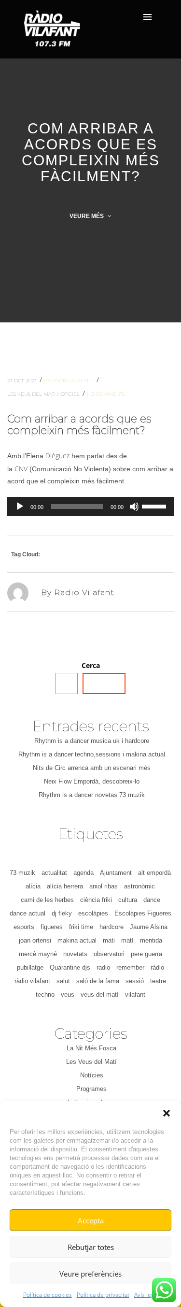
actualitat (54, 872)
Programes (91, 1088)
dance (151, 899)
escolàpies (93, 913)
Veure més (87, 216)
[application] (90, 506)
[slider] (155, 505)
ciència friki (96, 899)
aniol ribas (103, 886)
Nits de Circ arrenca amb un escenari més (92, 767)
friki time (81, 926)
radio (103, 967)
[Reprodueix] (20, 506)
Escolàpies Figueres (142, 913)
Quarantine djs (70, 967)
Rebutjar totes (91, 1247)
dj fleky (62, 913)
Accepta (91, 1220)
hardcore (111, 926)
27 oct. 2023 (22, 381)
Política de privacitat (103, 1295)
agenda (83, 872)
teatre (158, 981)
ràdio (157, 967)
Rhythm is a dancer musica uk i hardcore (91, 740)
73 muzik (22, 872)
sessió (134, 981)
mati (109, 940)
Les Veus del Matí (32, 394)
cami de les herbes (47, 899)
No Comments (106, 394)
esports (24, 926)
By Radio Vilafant (69, 381)
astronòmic (139, 886)
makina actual (77, 940)
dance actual (27, 913)
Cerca (91, 665)
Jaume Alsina (148, 926)
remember (130, 967)
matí (127, 940)
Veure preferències (90, 1273)
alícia (33, 886)
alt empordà (154, 872)
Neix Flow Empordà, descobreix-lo (91, 781)
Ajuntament (116, 872)
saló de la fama (97, 981)
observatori (109, 954)
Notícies (69, 394)
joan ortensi (35, 940)
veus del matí (100, 994)
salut (63, 981)
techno (45, 994)
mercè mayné (38, 954)
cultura (127, 899)
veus (67, 994)
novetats (75, 954)
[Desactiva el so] (134, 506)
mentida (151, 940)
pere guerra (146, 954)
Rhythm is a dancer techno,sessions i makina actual (91, 754)
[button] (166, 1113)
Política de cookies (47, 1295)
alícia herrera (65, 886)
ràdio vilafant (32, 981)
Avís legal (146, 1295)
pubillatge (30, 967)
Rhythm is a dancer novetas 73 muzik (92, 795)
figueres (52, 926)
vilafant (135, 994)
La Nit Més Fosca (91, 1048)
